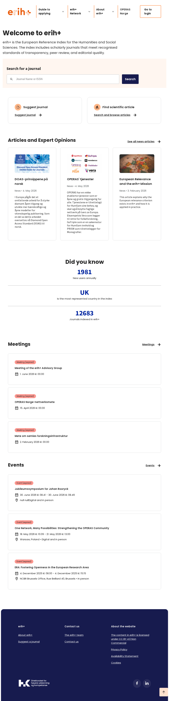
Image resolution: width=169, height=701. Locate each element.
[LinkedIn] (147, 683)
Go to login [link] (148, 11)
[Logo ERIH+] (19, 11)
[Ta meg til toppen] (163, 692)
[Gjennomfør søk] (11, 79)
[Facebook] (137, 683)
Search (130, 79)
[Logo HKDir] (34, 683)
